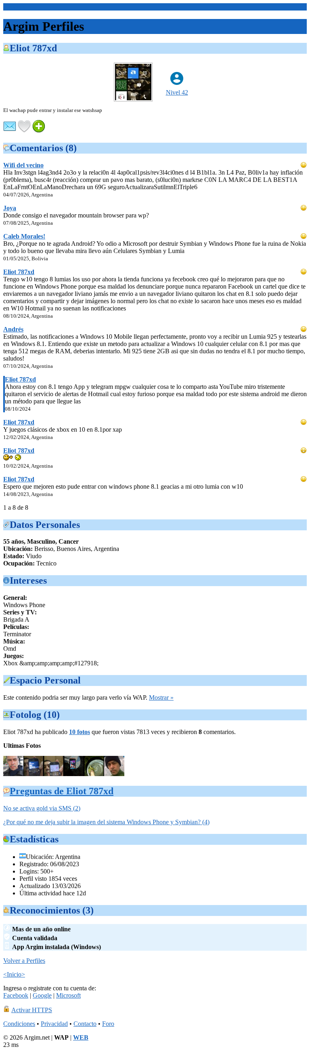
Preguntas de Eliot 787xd (61, 791)
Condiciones (19, 1023)
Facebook (15, 995)
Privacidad (54, 1023)
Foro (108, 1023)
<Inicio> (14, 6)
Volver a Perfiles (24, 960)
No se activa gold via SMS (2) (41, 808)
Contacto (84, 1023)
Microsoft (68, 995)
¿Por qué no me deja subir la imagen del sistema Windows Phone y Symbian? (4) (106, 822)
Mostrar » (161, 697)
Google (42, 995)
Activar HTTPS (31, 1009)
